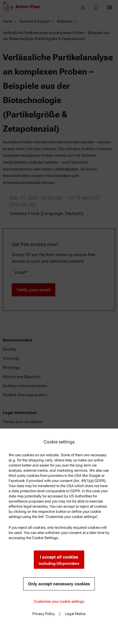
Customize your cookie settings (59, 601)
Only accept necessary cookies (59, 583)
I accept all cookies (59, 560)
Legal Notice (75, 614)
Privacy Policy (43, 614)
